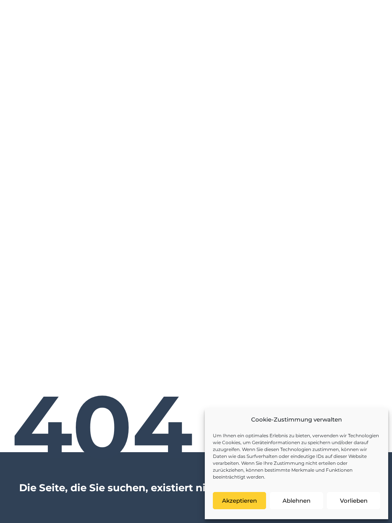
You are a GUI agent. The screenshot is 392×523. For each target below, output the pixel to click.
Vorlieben (354, 500)
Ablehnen (296, 500)
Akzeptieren (239, 500)
